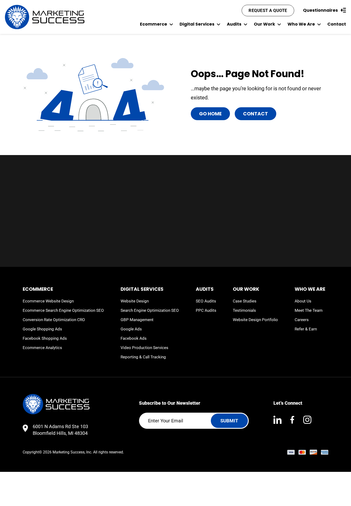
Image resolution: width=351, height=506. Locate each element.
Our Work (264, 24)
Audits (234, 24)
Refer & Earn (306, 329)
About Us (303, 301)
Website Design (135, 301)
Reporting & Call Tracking (143, 357)
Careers (302, 319)
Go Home (210, 113)
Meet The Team (309, 310)
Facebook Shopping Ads (45, 338)
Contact (336, 24)
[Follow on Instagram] (307, 420)
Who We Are (301, 24)
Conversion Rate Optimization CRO (54, 319)
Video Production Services (144, 347)
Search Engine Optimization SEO (150, 310)
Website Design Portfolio (255, 319)
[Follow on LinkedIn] (277, 420)
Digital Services (197, 24)
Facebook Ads (134, 338)
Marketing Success (69, 452)
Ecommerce (153, 24)
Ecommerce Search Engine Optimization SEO (63, 310)
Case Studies (244, 301)
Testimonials (244, 310)
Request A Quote (268, 10)
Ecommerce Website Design (48, 301)
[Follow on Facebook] (292, 420)
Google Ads (131, 329)
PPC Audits (206, 310)
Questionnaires (320, 10)
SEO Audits (206, 301)
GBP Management (137, 319)
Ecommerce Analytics (42, 347)
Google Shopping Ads (42, 329)
